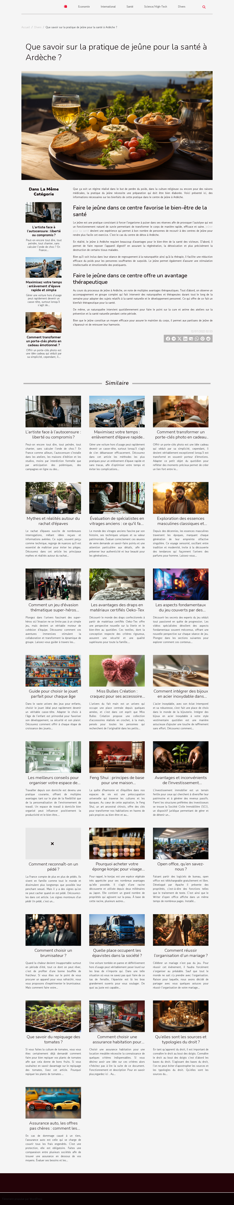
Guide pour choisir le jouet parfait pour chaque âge (53, 693)
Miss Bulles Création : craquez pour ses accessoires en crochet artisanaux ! (117, 696)
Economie (84, 6)
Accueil (25, 27)
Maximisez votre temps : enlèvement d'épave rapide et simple (44, 286)
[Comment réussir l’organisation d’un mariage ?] (180, 929)
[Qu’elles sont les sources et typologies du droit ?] (180, 1016)
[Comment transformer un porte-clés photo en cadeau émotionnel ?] (43, 322)
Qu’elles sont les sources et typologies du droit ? (180, 1039)
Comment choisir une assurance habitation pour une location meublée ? (117, 1042)
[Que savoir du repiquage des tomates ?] (53, 1016)
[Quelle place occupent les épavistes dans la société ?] (117, 929)
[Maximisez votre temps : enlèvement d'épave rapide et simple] (43, 267)
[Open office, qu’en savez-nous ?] (180, 843)
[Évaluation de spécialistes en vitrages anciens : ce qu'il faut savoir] (117, 497)
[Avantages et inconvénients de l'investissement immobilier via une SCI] (180, 757)
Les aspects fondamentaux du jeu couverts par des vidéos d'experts (181, 610)
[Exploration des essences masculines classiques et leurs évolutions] (180, 497)
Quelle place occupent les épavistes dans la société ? (117, 952)
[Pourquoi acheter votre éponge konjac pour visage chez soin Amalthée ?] (117, 843)
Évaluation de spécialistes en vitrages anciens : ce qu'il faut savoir (117, 524)
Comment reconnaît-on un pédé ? (53, 866)
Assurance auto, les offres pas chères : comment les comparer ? (53, 1128)
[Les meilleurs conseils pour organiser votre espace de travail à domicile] (53, 757)
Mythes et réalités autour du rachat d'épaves (53, 521)
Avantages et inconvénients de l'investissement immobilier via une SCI (181, 783)
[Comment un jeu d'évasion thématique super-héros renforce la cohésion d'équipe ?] (53, 584)
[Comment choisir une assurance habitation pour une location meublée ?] (117, 1016)
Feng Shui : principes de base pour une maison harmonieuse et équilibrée (117, 783)
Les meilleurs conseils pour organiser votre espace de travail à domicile (53, 783)
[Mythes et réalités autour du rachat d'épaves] (53, 497)
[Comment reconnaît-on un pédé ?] (53, 843)
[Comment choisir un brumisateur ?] (53, 929)
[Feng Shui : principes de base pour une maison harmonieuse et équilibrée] (117, 757)
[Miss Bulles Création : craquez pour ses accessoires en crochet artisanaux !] (117, 670)
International (108, 6)
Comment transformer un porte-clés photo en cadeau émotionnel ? (43, 341)
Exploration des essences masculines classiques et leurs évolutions (180, 524)
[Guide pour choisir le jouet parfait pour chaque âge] (53, 670)
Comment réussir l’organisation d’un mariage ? (181, 952)
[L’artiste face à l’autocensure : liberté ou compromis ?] (43, 212)
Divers (181, 6)
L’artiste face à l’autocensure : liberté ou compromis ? (44, 231)
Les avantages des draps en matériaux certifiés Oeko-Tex (117, 607)
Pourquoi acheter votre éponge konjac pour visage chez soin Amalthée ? (117, 869)
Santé (130, 6)
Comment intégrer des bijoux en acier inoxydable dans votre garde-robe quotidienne (180, 696)
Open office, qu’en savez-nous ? (180, 866)
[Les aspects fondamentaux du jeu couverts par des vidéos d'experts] (180, 584)
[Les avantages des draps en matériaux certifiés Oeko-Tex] (117, 584)
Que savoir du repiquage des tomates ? (53, 1039)
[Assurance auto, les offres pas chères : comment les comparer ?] (53, 1102)
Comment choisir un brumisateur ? (53, 952)
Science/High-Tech (155, 6)
